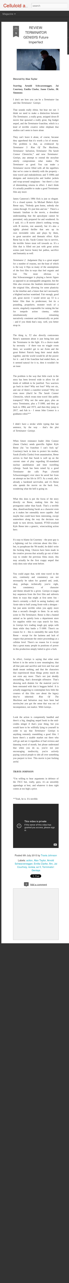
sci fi (38, 867)
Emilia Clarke (41, 863)
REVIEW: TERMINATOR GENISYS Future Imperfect (35, 34)
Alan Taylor (40, 860)
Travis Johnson (49, 855)
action (29, 860)
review (31, 867)
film (51, 863)
